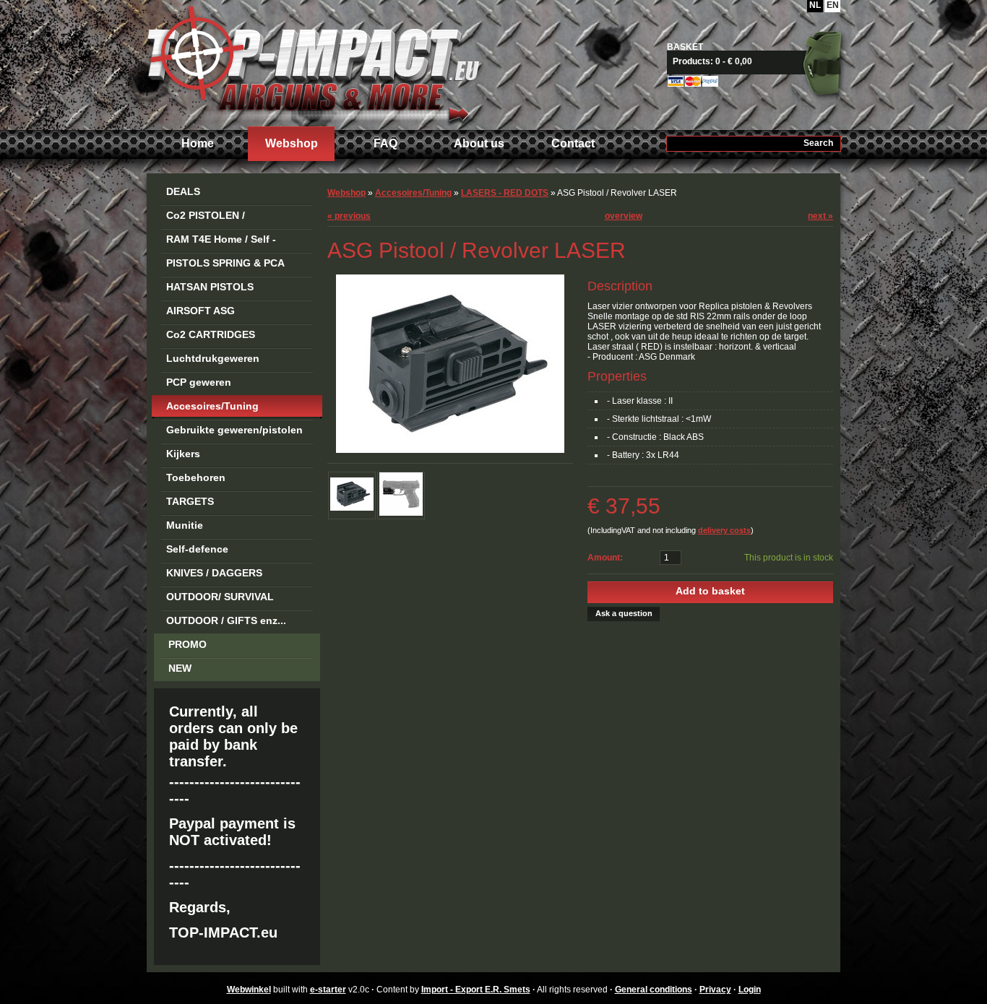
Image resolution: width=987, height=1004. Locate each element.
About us (479, 143)
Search (818, 143)
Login (749, 989)
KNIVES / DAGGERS (214, 573)
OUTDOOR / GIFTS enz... (226, 620)
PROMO (187, 644)
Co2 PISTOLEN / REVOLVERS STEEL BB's (227, 217)
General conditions (653, 989)
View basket (759, 61)
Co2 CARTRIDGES (210, 334)
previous (349, 216)
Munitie (184, 525)
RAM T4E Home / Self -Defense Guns (221, 241)
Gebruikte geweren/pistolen (234, 430)
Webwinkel (249, 989)
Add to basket (710, 591)
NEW (179, 668)
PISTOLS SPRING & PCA (225, 263)
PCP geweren (198, 382)
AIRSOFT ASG (200, 310)
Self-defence (197, 549)
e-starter (328, 989)
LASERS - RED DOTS (504, 193)
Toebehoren (195, 477)
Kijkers (183, 453)
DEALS (183, 191)
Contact (573, 143)
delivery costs (724, 530)
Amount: (605, 558)
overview (623, 216)
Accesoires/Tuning (212, 406)
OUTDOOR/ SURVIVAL (220, 596)
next (820, 216)
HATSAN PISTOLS (210, 287)
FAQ (385, 143)
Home (197, 143)
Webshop (291, 143)
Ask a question (623, 613)
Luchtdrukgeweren (212, 358)
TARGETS (190, 501)
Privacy (715, 989)
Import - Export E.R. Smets (313, 63)
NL (815, 5)
